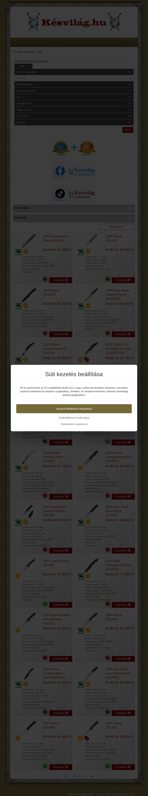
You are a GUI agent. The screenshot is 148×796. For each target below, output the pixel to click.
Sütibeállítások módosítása (74, 417)
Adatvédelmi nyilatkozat (74, 424)
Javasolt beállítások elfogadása (74, 408)
